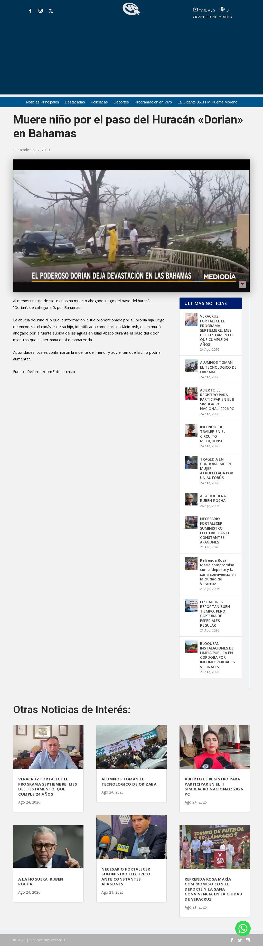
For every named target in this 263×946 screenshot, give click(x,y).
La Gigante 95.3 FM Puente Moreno (207, 102)
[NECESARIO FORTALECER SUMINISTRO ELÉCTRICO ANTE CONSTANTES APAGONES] (191, 522)
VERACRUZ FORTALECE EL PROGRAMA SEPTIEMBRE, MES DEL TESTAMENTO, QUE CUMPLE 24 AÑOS (217, 330)
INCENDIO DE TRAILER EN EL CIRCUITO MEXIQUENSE (212, 433)
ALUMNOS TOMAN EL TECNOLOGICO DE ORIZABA (218, 367)
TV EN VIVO (207, 10)
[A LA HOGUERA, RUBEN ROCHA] (191, 499)
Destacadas (75, 102)
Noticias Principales (42, 102)
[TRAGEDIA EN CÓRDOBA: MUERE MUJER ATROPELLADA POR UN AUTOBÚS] (191, 462)
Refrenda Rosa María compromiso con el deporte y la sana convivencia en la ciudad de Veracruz (218, 572)
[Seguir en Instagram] (40, 11)
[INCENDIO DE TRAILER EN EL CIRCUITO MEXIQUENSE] (191, 430)
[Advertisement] (131, 58)
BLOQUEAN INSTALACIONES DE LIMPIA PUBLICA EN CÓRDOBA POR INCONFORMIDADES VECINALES (217, 655)
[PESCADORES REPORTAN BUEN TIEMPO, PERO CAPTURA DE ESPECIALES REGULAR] (191, 605)
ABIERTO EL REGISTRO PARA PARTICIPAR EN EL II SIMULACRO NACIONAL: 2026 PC (217, 399)
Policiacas (99, 102)
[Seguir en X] (51, 11)
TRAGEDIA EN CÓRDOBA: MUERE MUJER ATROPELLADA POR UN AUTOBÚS (216, 468)
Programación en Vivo (153, 102)
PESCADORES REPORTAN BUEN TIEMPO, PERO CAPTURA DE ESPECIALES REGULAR (215, 613)
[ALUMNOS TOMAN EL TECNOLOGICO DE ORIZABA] (191, 365)
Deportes (121, 102)
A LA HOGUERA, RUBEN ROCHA (213, 498)
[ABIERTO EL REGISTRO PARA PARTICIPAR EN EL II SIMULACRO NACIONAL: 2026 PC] (191, 393)
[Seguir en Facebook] (30, 11)
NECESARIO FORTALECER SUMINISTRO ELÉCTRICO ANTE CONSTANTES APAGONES (215, 530)
